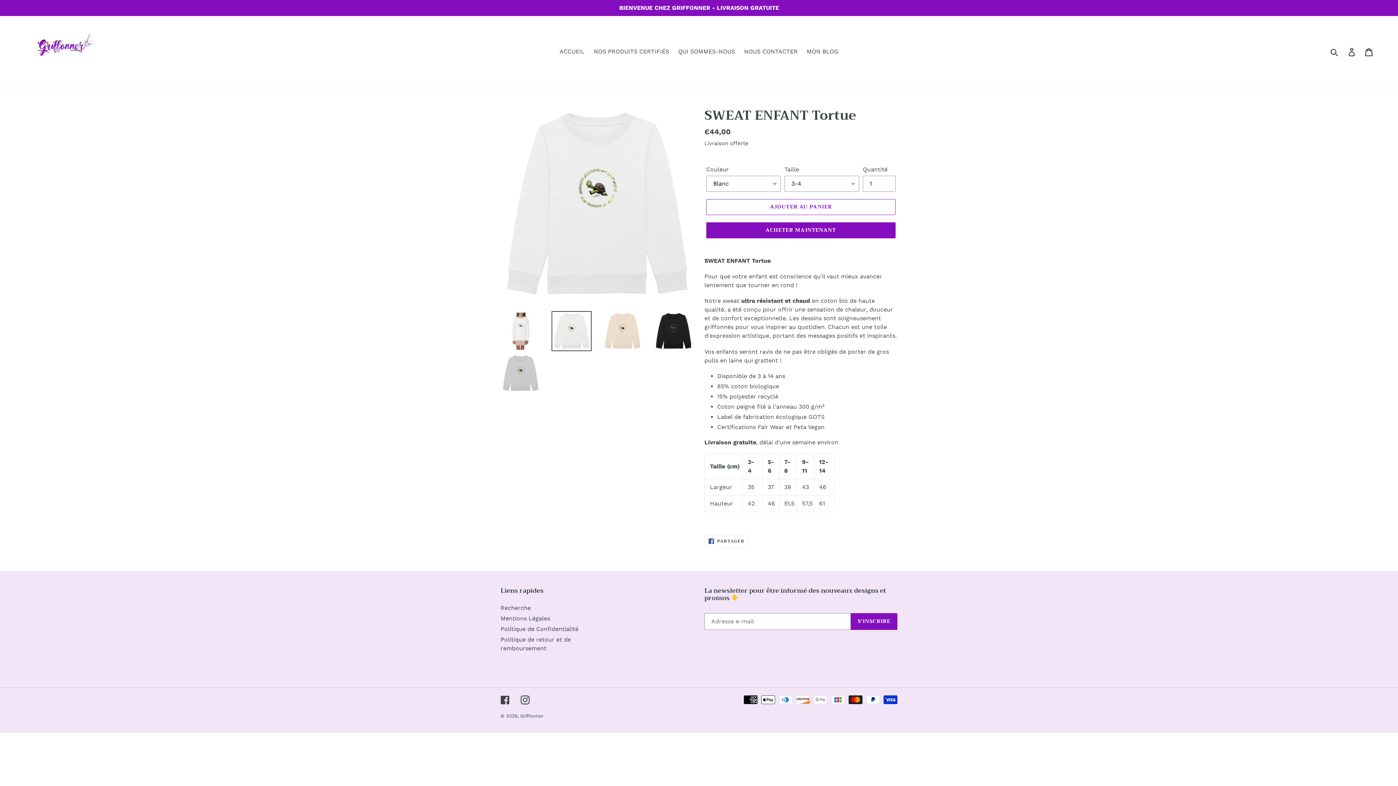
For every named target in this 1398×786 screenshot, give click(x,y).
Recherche (516, 607)
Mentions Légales (525, 618)
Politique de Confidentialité (539, 629)
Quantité (875, 169)
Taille (792, 169)
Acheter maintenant (801, 230)
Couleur (717, 169)
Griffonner (532, 716)
